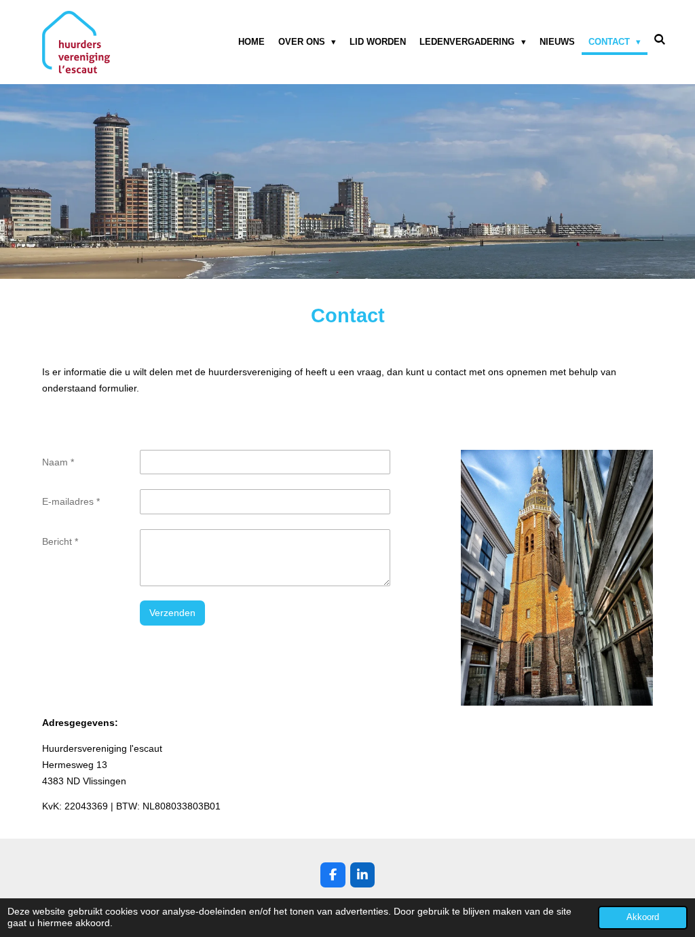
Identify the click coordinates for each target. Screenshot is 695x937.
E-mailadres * (71, 501)
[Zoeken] (660, 39)
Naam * (58, 462)
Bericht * (60, 541)
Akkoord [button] (642, 917)
